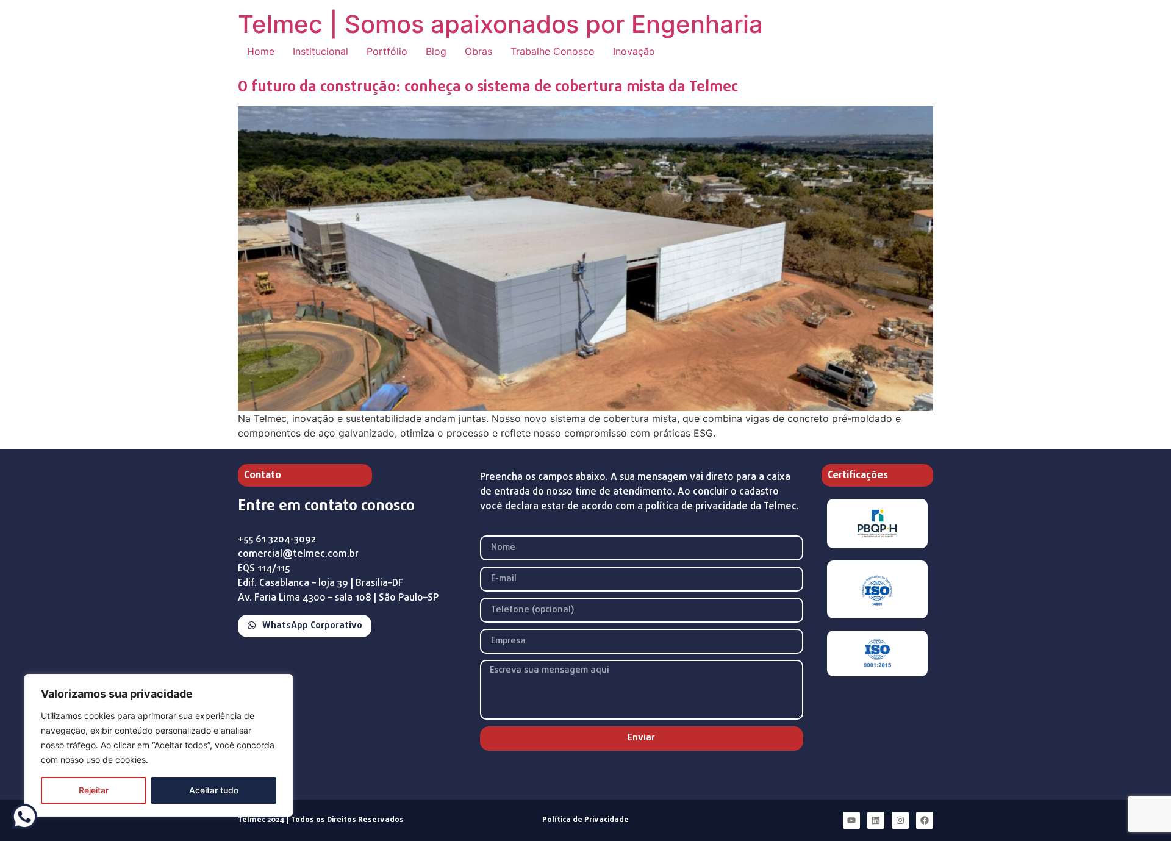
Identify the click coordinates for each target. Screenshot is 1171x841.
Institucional (320, 51)
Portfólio (387, 51)
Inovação (634, 51)
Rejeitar (94, 790)
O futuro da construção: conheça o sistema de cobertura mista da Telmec (488, 87)
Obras (478, 51)
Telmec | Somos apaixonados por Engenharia (500, 24)
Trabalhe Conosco (552, 51)
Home (260, 51)
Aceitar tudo (213, 790)
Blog (436, 51)
